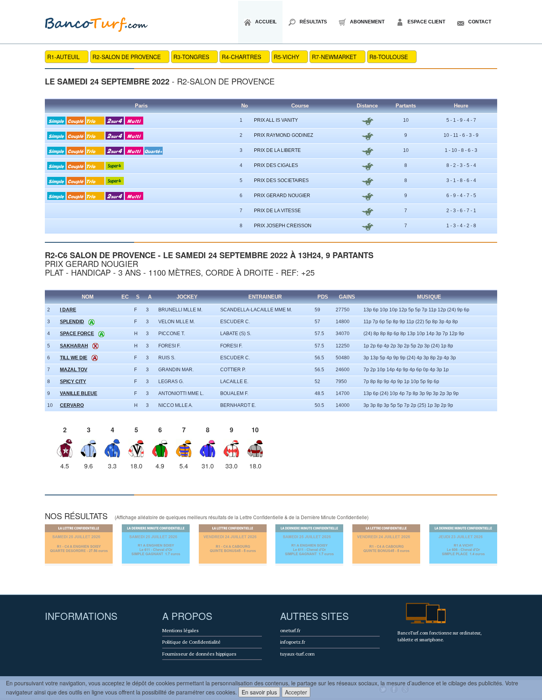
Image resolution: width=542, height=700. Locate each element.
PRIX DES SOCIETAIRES (281, 180)
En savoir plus (259, 692)
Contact (479, 22)
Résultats (313, 22)
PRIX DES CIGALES (276, 165)
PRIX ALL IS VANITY (276, 120)
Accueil (266, 22)
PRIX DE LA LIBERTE (277, 150)
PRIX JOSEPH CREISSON (282, 225)
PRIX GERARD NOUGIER (282, 195)
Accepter (296, 692)
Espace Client (426, 22)
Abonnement (367, 22)
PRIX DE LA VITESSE (277, 210)
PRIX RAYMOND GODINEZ (283, 135)
